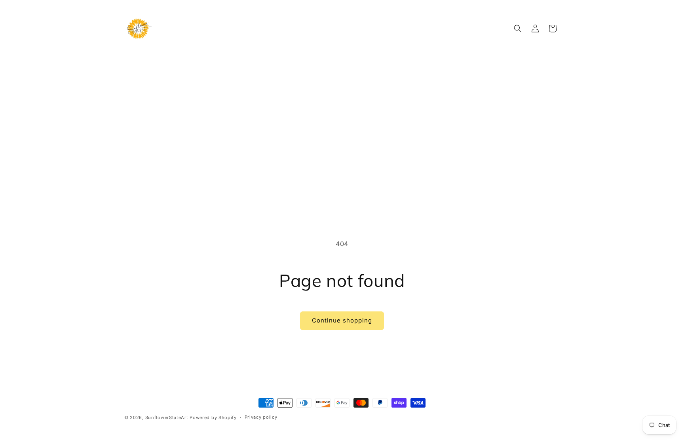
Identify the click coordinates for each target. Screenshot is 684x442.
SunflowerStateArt (166, 417)
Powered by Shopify (213, 417)
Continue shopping (342, 320)
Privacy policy (261, 417)
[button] (517, 28)
